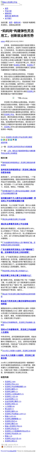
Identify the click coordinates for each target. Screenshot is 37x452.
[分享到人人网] (16, 140)
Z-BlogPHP (12, 451)
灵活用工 (17, 65)
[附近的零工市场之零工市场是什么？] (15, 271)
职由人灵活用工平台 (13, 426)
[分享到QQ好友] (13, 140)
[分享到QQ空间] (9, 140)
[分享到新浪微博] (6, 140)
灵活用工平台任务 (13, 433)
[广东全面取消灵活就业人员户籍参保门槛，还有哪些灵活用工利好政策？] (18, 245)
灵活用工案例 (11, 389)
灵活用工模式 (27, 137)
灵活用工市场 (11, 404)
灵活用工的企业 (12, 429)
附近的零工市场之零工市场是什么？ (16, 275)
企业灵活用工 (11, 399)
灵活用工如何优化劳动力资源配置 (19, 147)
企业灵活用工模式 (13, 401)
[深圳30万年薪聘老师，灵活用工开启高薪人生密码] (18, 325)
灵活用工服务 (11, 411)
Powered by (5, 449)
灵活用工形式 (11, 421)
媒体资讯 (8, 13)
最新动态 (8, 16)
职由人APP (10, 416)
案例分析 (15, 16)
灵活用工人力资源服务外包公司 (17, 431)
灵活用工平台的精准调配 (15, 386)
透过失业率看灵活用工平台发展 (14, 224)
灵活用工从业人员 (13, 438)
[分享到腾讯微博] (11, 140)
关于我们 (8, 18)
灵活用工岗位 (11, 441)
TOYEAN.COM (29, 451)
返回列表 (4, 142)
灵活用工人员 (11, 396)
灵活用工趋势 (11, 391)
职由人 (8, 436)
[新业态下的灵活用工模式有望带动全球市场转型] (18, 296)
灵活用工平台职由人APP (15, 414)
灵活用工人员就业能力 (14, 394)
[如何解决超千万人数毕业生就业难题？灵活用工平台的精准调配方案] (18, 193)
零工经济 (9, 409)
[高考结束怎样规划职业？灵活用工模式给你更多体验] (18, 165)
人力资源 (10, 406)
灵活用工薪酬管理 (13, 419)
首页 (6, 8)
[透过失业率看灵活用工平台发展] (13, 219)
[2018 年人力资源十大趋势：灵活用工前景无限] (18, 351)
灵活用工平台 (9, 114)
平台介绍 (8, 11)
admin (3, 41)
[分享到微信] (4, 140)
